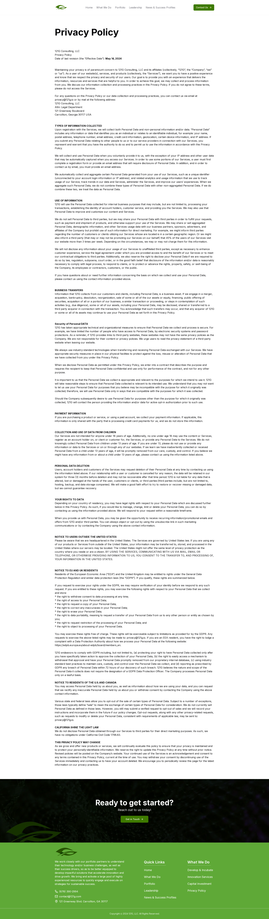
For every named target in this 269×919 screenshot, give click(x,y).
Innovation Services (200, 877)
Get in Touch (133, 819)
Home (89, 7)
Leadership (135, 7)
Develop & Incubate (200, 870)
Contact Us (202, 7)
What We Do (103, 7)
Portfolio (120, 7)
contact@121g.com (70, 896)
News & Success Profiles (160, 7)
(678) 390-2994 (68, 891)
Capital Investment (199, 883)
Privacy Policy (196, 890)
